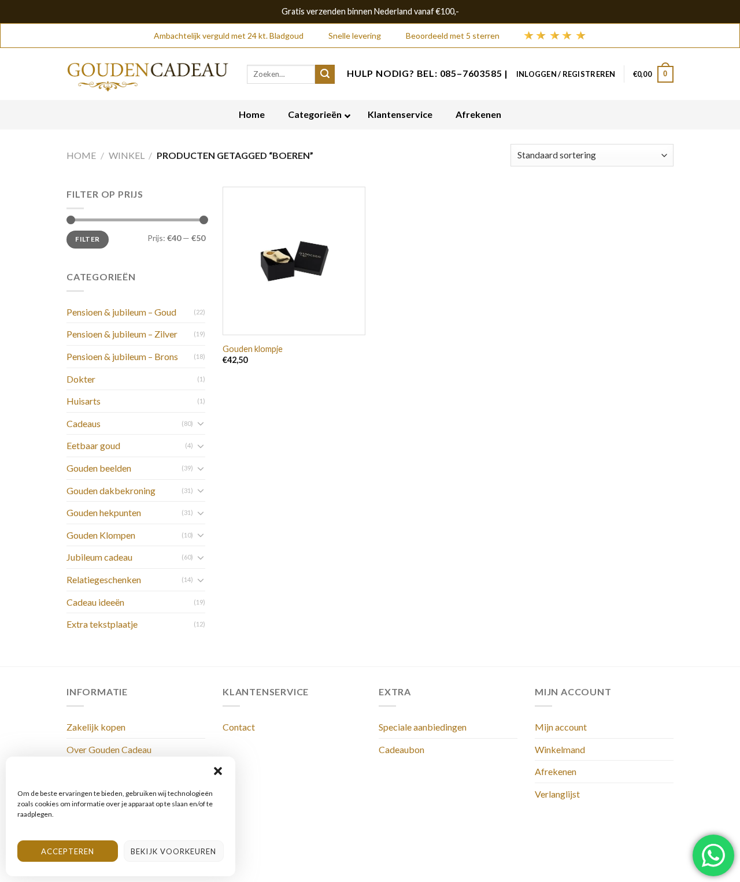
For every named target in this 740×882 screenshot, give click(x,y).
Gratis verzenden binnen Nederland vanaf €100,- (370, 11)
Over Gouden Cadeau (108, 749)
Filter (87, 239)
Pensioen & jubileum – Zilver (121, 333)
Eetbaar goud (93, 445)
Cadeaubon (401, 749)
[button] (218, 771)
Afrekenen (555, 771)
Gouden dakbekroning (111, 490)
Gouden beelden (98, 467)
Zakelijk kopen (95, 726)
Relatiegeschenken (103, 579)
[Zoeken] (325, 74)
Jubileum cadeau (99, 556)
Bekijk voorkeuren (173, 851)
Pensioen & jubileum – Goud (121, 311)
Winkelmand (560, 749)
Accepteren (67, 851)
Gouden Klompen (100, 534)
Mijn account (561, 726)
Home (81, 155)
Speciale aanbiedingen (423, 726)
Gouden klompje (253, 349)
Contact (239, 726)
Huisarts (83, 400)
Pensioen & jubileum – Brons (122, 356)
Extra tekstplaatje (102, 623)
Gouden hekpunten (103, 512)
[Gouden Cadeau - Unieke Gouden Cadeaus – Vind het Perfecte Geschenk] (148, 74)
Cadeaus (83, 423)
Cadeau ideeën (95, 601)
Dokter (80, 378)
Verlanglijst (557, 793)
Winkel (127, 155)
